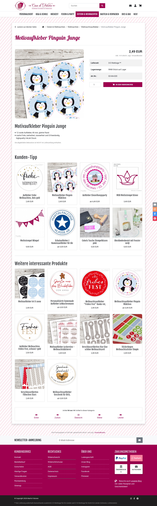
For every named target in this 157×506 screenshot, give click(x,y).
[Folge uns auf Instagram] (131, 498)
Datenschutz (53, 471)
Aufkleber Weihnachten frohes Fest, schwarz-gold (29, 347)
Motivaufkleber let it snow (29, 301)
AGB (49, 466)
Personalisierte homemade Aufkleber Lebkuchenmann (62, 302)
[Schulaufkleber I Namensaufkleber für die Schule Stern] (62, 222)
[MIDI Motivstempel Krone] (127, 177)
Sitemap (17, 485)
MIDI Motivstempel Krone (127, 195)
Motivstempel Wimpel (29, 240)
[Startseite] (43, 27)
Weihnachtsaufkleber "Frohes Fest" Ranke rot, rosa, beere (95, 304)
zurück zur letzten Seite (26, 27)
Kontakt (17, 457)
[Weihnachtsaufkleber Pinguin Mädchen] (127, 283)
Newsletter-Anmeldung (27, 440)
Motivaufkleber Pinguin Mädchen (62, 196)
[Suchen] (102, 5)
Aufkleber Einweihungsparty (95, 195)
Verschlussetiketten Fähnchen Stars (29, 393)
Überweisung (121, 470)
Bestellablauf (19, 462)
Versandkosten (136, 55)
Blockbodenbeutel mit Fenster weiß (127, 241)
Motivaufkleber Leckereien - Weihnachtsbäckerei (62, 348)
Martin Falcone (32, 498)
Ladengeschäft (87, 457)
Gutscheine (19, 466)
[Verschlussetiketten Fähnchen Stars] (29, 374)
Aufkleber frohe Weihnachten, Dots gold (29, 196)
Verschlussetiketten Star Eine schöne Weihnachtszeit (95, 348)
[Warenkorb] (140, 5)
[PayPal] (121, 458)
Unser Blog (85, 462)
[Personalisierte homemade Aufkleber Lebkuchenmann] (62, 283)
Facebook (85, 471)
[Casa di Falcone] (34, 5)
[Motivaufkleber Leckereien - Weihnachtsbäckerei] (62, 328)
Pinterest (85, 476)
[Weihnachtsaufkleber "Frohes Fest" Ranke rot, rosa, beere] (95, 283)
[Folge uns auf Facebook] (134, 498)
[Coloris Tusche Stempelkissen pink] (95, 222)
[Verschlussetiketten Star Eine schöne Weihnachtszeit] (95, 328)
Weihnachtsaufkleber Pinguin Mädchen (127, 302)
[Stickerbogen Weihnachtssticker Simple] (127, 328)
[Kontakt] (155, 204)
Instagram (85, 466)
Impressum (52, 476)
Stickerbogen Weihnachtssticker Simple (127, 348)
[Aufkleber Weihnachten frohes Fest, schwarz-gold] (29, 328)
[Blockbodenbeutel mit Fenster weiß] (127, 222)
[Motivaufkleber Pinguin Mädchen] (62, 177)
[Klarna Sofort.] (136, 458)
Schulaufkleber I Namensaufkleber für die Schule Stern (62, 243)
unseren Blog (136, 481)
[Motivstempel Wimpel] (29, 222)
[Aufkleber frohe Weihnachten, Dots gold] (29, 177)
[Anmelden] (139, 440)
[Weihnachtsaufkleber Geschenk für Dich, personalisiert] (62, 374)
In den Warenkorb (124, 84)
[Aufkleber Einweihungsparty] (95, 177)
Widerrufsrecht (54, 457)
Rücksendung (20, 481)
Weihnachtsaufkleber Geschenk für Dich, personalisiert (62, 395)
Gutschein (136, 469)
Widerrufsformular (55, 462)
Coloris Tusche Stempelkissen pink (95, 241)
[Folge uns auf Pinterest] (137, 498)
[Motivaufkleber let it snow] (29, 283)
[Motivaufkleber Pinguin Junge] (49, 84)
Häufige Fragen (20, 471)
